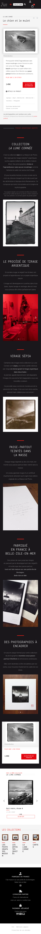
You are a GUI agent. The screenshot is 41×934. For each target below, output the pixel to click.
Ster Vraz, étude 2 (14, 800)
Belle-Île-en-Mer (20, 98)
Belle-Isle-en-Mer (29, 98)
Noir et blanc (9, 100)
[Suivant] (37, 18)
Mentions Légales (22, 919)
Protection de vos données (21, 922)
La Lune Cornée (8, 16)
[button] (10, 4)
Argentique (8, 98)
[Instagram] (20, 877)
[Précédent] (34, 18)
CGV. (13, 919)
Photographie (17, 100)
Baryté (14, 98)
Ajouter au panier (29, 85)
